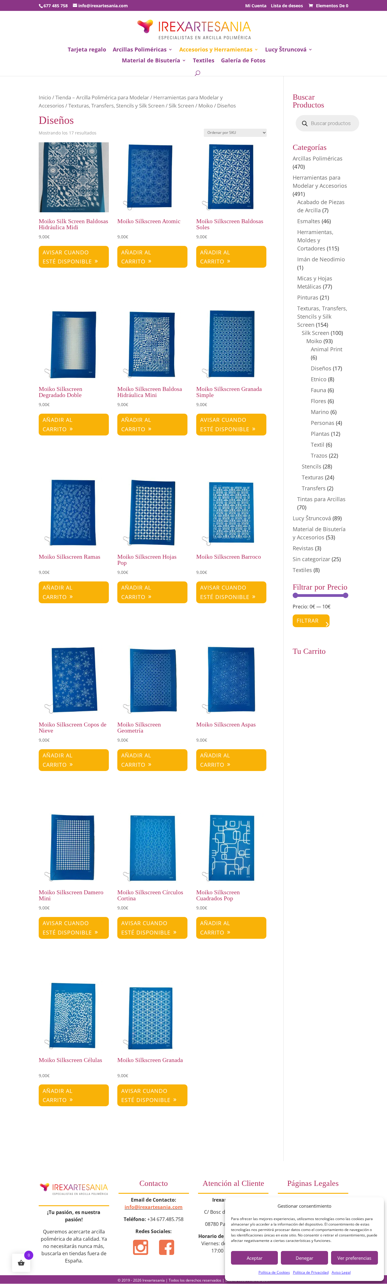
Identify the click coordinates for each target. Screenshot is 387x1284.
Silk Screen (181, 105)
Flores (318, 401)
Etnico (319, 379)
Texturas (313, 477)
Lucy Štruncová (286, 50)
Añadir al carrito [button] (136, 257)
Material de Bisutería (151, 61)
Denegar (304, 1258)
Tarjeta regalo (87, 50)
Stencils (311, 466)
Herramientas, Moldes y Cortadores (315, 240)
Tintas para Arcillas (321, 499)
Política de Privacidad (311, 1272)
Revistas (303, 548)
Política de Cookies (274, 1272)
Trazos (319, 455)
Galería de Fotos (243, 61)
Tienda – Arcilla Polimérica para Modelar (102, 97)
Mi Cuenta (255, 6)
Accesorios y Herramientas (215, 50)
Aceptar (254, 1258)
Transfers (314, 488)
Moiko (205, 105)
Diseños (321, 368)
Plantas (320, 433)
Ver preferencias (354, 1258)
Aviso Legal (341, 1272)
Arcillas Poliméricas (140, 50)
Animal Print (326, 349)
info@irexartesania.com (154, 1207)
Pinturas (307, 297)
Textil (317, 444)
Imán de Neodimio (321, 259)
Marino (320, 411)
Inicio (45, 97)
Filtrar (308, 620)
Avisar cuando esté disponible (67, 257)
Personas (322, 422)
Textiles (203, 61)
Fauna (318, 390)
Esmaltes (308, 221)
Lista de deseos (287, 6)
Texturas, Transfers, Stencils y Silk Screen (116, 105)
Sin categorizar (311, 559)
